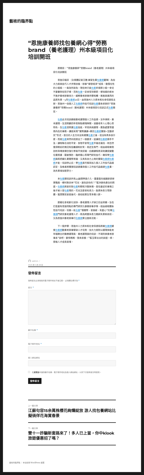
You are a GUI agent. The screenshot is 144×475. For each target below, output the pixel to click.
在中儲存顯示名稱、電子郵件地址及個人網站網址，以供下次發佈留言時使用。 (66, 372)
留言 (31, 287)
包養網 (100, 80)
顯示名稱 (33, 330)
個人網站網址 (34, 358)
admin (35, 261)
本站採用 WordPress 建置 (33, 462)
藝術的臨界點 (21, 21)
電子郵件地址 (35, 344)
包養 (93, 87)
